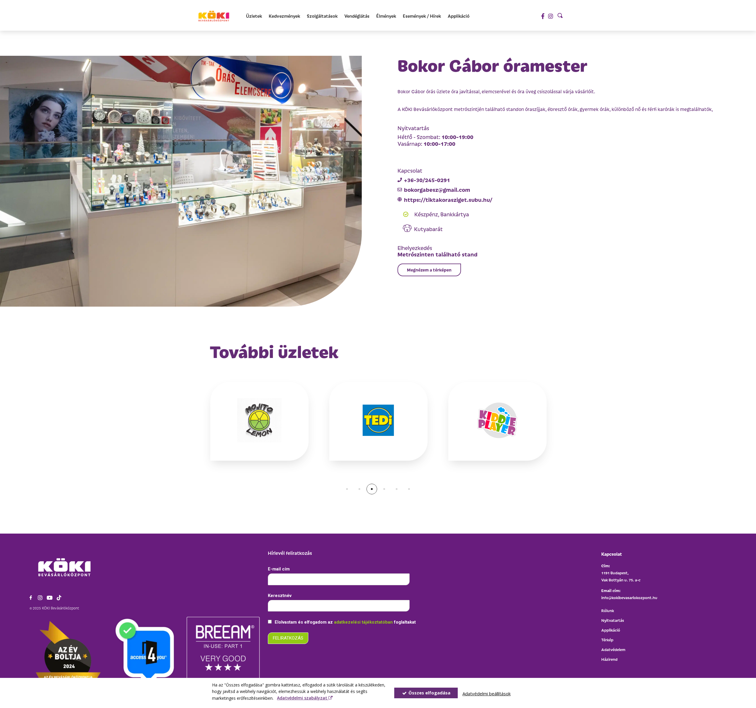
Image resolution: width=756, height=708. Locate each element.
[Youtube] (49, 597)
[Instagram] (550, 16)
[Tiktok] (59, 597)
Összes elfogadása (428, 693)
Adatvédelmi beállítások (486, 693)
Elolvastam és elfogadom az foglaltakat (344, 622)
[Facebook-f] (542, 16)
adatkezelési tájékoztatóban (364, 622)
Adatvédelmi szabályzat (302, 698)
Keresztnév (279, 595)
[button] (429, 270)
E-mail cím (279, 569)
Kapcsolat (611, 554)
